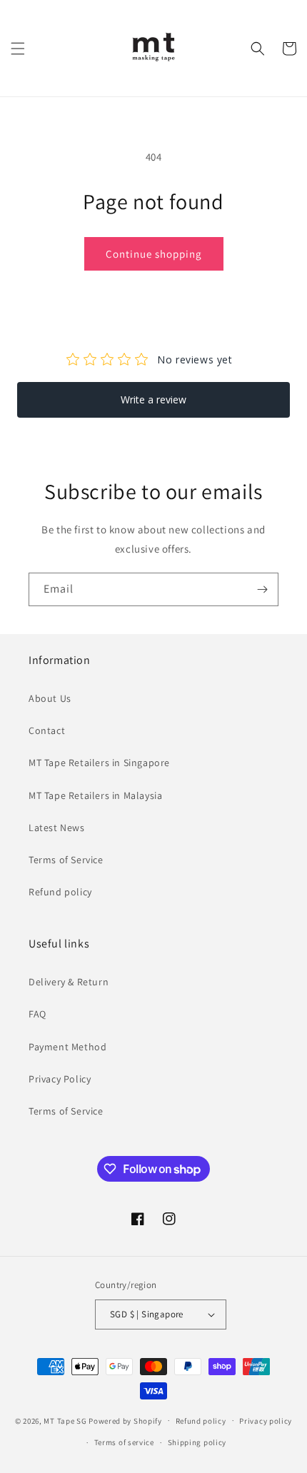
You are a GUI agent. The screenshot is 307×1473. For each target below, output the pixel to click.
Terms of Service (66, 859)
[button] (18, 48)
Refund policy (60, 891)
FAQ (37, 1013)
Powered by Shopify (125, 1420)
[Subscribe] (262, 589)
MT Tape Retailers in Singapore (99, 762)
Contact (47, 730)
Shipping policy (197, 1442)
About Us (50, 698)
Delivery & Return (69, 981)
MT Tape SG (65, 1420)
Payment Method (67, 1046)
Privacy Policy (60, 1078)
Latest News (57, 827)
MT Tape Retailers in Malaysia (95, 795)
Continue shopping (154, 254)
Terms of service (124, 1442)
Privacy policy (265, 1421)
